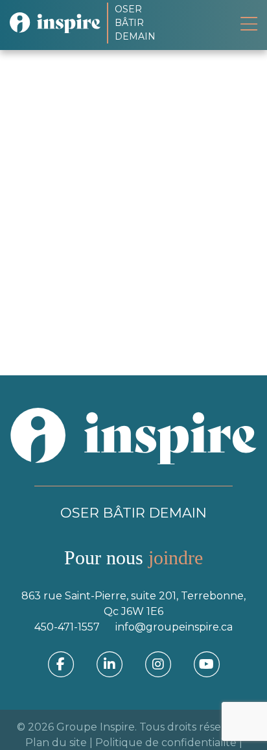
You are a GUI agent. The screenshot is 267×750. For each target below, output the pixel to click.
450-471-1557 (67, 627)
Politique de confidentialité (166, 742)
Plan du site (56, 742)
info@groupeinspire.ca (174, 627)
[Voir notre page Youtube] (207, 663)
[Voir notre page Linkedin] (109, 663)
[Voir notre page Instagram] (158, 663)
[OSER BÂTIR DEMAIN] (58, 22)
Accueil (40, 146)
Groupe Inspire (95, 727)
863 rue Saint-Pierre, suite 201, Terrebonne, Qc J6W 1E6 (133, 604)
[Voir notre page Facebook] (61, 663)
